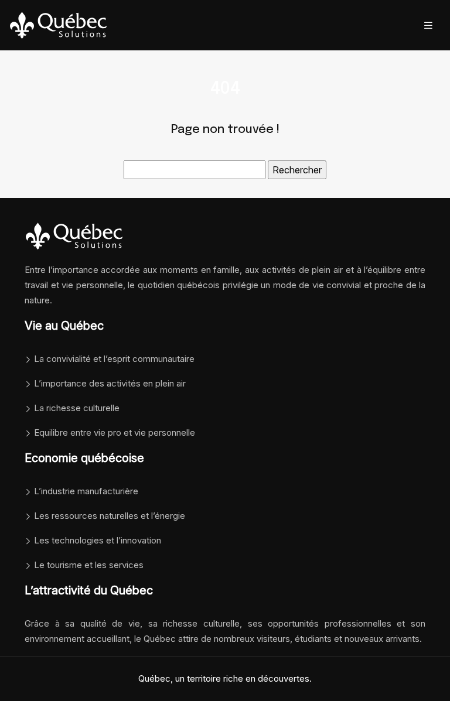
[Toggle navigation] (428, 25)
